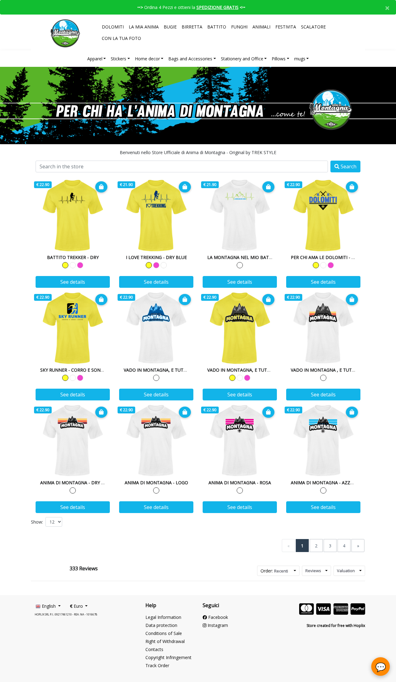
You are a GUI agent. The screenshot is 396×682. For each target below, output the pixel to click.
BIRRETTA (192, 27)
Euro (77, 606)
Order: (274, 571)
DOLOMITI (113, 27)
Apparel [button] (94, 59)
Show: (37, 522)
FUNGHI (239, 27)
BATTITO (216, 27)
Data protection (161, 625)
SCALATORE (313, 27)
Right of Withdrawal (165, 641)
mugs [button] (299, 59)
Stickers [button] (118, 59)
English (49, 606)
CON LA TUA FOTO (121, 38)
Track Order (157, 665)
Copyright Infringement (168, 657)
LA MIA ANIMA (144, 27)
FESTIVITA (285, 27)
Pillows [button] (279, 59)
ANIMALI (261, 27)
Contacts (154, 649)
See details (72, 281)
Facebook (217, 617)
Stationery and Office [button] (242, 59)
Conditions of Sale (163, 633)
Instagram (217, 625)
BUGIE (170, 27)
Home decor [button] (147, 59)
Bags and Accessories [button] (190, 59)
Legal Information (163, 617)
